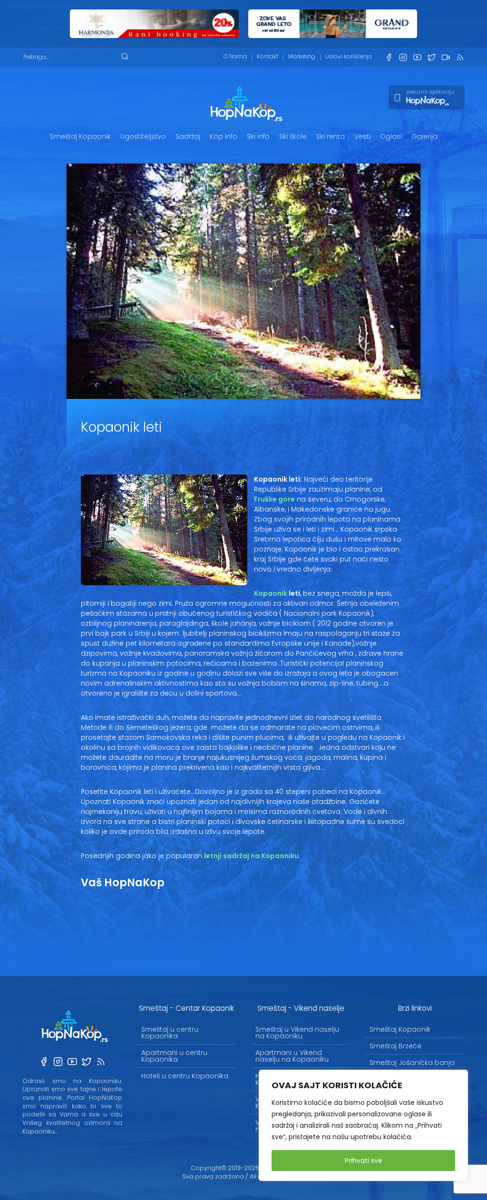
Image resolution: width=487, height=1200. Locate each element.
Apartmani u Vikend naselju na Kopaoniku (292, 1056)
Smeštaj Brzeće (395, 1046)
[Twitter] (431, 57)
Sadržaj (187, 136)
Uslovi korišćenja (348, 56)
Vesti (362, 136)
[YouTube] (417, 57)
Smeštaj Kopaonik (80, 136)
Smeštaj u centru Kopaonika (169, 1033)
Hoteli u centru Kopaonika (184, 1076)
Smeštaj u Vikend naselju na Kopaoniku (297, 1033)
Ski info (258, 136)
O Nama (235, 56)
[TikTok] (445, 57)
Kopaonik (270, 593)
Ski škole (293, 136)
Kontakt (267, 56)
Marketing (301, 56)
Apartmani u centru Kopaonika (174, 1056)
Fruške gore (274, 499)
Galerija (424, 136)
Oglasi (391, 136)
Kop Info (223, 136)
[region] (363, 1125)
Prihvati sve (363, 1160)
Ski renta (330, 136)
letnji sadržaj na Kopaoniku (251, 856)
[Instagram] (403, 57)
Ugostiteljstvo (143, 136)
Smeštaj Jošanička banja (412, 1062)
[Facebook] (388, 57)
